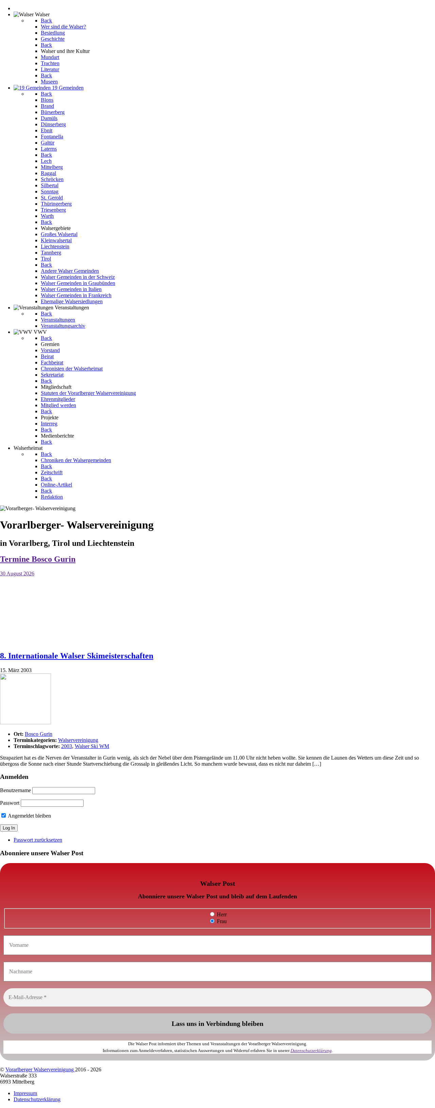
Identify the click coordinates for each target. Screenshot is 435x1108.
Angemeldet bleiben (29, 816)
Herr (221, 914)
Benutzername (15, 790)
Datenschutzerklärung (311, 1050)
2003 (66, 746)
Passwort (9, 803)
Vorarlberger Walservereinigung (40, 1069)
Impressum (25, 1093)
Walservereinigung (78, 740)
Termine (37, 559)
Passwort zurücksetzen (38, 840)
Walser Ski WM (92, 746)
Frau (221, 921)
